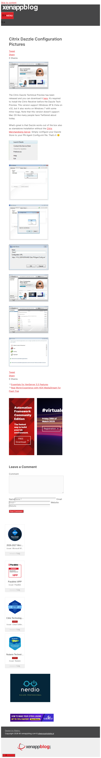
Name (12, 499)
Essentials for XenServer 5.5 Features (29, 384)
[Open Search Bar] (3, 22)
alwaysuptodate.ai (46, 733)
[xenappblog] (20, 10)
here (45, 98)
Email (59, 499)
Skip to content (8, 2)
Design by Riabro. (12, 730)
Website (55, 502)
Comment (14, 474)
